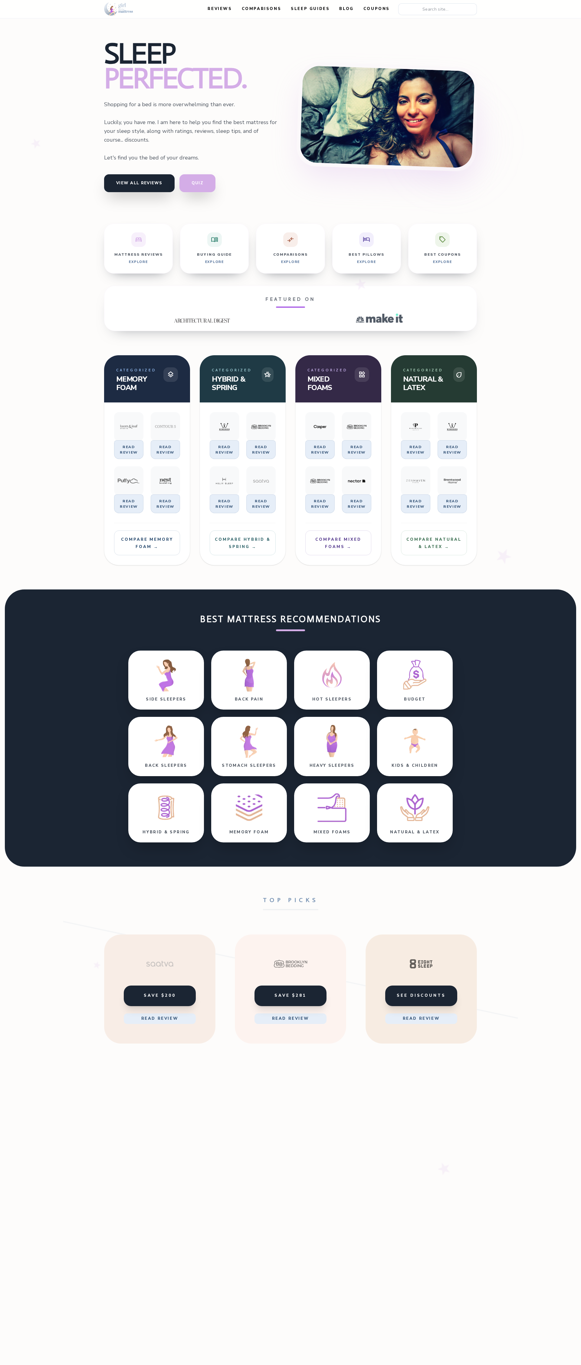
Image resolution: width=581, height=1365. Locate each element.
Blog (346, 8)
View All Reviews (139, 183)
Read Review (129, 450)
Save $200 (160, 995)
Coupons (376, 8)
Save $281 (290, 995)
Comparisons (261, 8)
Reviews (220, 8)
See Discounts (421, 995)
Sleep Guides (310, 8)
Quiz (197, 183)
